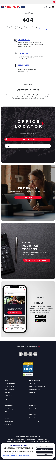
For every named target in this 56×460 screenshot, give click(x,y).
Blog (6, 399)
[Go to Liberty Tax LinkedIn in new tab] (35, 354)
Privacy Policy (6, 455)
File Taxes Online (9, 386)
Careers (7, 418)
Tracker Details (14, 455)
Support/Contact (9, 421)
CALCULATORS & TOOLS (37, 260)
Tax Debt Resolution (34, 389)
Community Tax (33, 418)
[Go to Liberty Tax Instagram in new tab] (25, 354)
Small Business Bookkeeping (37, 386)
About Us (7, 415)
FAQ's (6, 412)
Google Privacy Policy (24, 455)
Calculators (7, 392)
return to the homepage (41, 29)
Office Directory (9, 409)
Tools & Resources (9, 389)
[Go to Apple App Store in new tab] (40, 316)
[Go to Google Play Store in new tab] (40, 321)
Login (46, 7)
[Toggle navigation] (53, 7)
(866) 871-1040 (8, 424)
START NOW (28, 197)
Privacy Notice (20, 439)
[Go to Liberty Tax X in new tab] (30, 354)
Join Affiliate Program (35, 421)
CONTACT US (23, 53)
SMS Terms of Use (43, 439)
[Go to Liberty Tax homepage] (13, 7)
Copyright (10, 439)
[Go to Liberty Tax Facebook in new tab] (21, 354)
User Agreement (30, 439)
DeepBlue (32, 383)
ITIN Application (9, 396)
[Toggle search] (50, 7)
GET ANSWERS (23, 65)
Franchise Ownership (35, 409)
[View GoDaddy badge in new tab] (28, 374)
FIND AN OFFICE (24, 40)
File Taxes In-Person (10, 383)
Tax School (32, 392)
